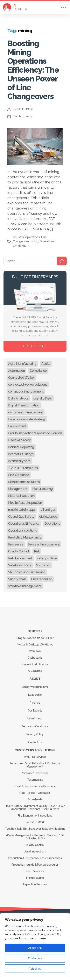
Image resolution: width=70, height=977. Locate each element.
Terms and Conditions (35, 726)
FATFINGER (25, 109)
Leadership (35, 694)
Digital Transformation (23, 405)
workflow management (24, 586)
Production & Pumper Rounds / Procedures (35, 858)
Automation (16, 370)
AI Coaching (35, 670)
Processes (15, 544)
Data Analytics (18, 398)
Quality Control (18, 551)
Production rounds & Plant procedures (34, 864)
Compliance (38, 370)
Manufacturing (42, 489)
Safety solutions (19, 565)
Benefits (35, 631)
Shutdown (43, 565)
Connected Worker (21, 377)
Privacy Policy (34, 734)
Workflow (35, 651)
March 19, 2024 (22, 116)
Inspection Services (35, 884)
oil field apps (48, 516)
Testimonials (35, 779)
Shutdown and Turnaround (26, 572)
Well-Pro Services (35, 756)
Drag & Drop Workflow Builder (35, 637)
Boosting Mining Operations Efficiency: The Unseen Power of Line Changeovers (33, 70)
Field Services (35, 871)
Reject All (35, 968)
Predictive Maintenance (24, 537)
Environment (17, 426)
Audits (45, 364)
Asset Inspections (35, 851)
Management (17, 489)
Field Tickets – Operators (35, 792)
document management (25, 412)
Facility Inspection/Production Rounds (35, 433)
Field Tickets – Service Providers (35, 786)
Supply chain (17, 579)
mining (34, 241)
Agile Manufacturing (22, 364)
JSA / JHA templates (23, 468)
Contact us (35, 742)
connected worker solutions (27, 384)
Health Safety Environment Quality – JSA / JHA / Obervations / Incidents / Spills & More (35, 807)
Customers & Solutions (35, 750)
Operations (52, 523)
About (35, 679)
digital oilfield (42, 398)
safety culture (47, 558)
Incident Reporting (21, 447)
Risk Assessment (20, 558)
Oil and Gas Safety (21, 516)
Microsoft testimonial (35, 773)
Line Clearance (18, 475)
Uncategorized (41, 579)
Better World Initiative (35, 686)
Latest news (35, 718)
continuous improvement (26, 391)
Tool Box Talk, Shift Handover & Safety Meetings (35, 828)
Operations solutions (22, 530)
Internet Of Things (21, 454)
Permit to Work (35, 822)
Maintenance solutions (24, 482)
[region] (35, 945)
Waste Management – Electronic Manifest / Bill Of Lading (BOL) (35, 837)
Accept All (35, 947)
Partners (35, 702)
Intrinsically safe (19, 461)
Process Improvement (44, 544)
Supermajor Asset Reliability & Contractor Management (35, 765)
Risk (37, 551)
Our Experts (35, 710)
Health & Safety (19, 440)
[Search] (61, 261)
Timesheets (35, 799)
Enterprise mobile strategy (27, 419)
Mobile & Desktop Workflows (35, 644)
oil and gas (48, 509)
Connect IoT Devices (35, 664)
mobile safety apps (22, 509)
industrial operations (26, 237)
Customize (35, 958)
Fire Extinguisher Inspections (35, 815)
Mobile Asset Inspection (25, 503)
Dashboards (35, 657)
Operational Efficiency (23, 523)
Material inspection (21, 496)
